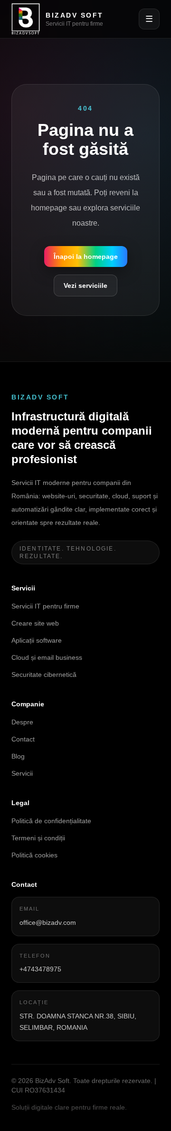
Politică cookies (34, 855)
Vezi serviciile (85, 285)
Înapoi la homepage (86, 256)
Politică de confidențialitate (51, 821)
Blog (18, 756)
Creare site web (35, 623)
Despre (22, 722)
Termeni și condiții (38, 838)
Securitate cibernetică (43, 674)
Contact (23, 739)
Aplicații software (36, 640)
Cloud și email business (46, 657)
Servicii (22, 773)
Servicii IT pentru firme (45, 606)
